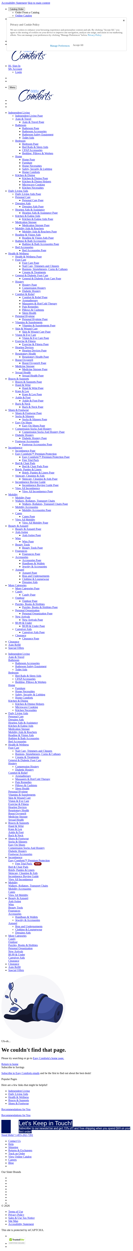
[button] (78, 45)
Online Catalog (23, 15)
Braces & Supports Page (28, 381)
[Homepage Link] (29, 59)
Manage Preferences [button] (60, 46)
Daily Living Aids (18, 1094)
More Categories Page (27, 588)
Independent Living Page (29, 115)
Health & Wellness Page (28, 256)
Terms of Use (15, 1211)
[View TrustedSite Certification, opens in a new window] (16, 1243)
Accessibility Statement (14, 2)
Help (11, 1144)
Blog (11, 1162)
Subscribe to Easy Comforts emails (20, 1073)
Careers (12, 1159)
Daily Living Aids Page (28, 194)
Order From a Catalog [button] (27, 12)
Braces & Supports (18, 1100)
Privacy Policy (16, 1214)
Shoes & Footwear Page (28, 413)
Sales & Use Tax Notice (21, 1217)
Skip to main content (39, 2)
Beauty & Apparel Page (28, 528)
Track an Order (16, 1153)
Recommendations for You (15, 1109)
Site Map (13, 1221)
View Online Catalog (20, 1156)
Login (18, 72)
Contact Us (14, 1141)
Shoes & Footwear (18, 1103)
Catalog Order (17, 9)
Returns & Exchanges (20, 1150)
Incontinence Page (25, 450)
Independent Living (19, 1090)
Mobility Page (23, 497)
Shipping (13, 1147)
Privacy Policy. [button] (94, 35)
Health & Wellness (18, 1097)
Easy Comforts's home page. (48, 1058)
